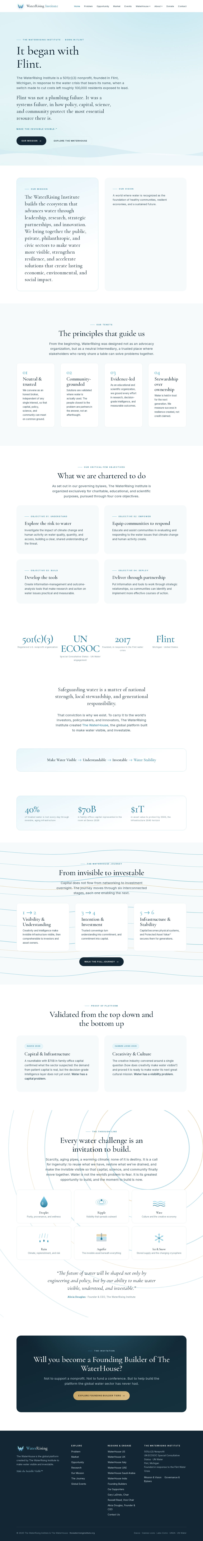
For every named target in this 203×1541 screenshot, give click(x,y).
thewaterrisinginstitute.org (82, 1533)
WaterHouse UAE (117, 1467)
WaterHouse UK (116, 1456)
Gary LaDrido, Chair (118, 1494)
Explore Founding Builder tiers (101, 1395)
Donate (170, 6)
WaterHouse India (117, 1478)
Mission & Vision (152, 1477)
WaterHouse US (116, 1451)
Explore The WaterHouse (70, 140)
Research (76, 1467)
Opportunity (103, 6)
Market (116, 6)
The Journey (78, 1478)
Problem (88, 6)
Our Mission (77, 1473)
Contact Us (114, 1514)
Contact (182, 6)
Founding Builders (117, 1483)
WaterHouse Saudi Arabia (121, 1473)
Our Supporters (116, 1489)
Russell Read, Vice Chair (121, 1500)
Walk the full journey (101, 961)
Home (77, 6)
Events (128, 6)
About (158, 6)
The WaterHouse (95, 725)
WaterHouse (143, 6)
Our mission (31, 140)
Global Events (78, 1483)
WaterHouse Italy (117, 1462)
